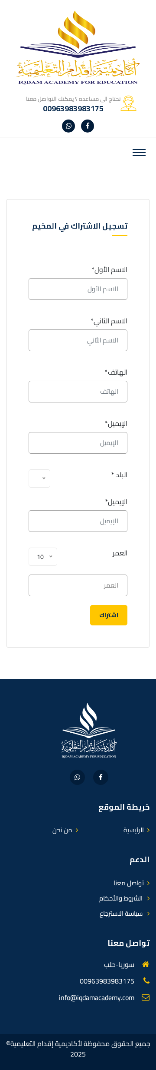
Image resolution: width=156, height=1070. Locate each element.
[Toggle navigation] (139, 152)
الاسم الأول (109, 269)
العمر (120, 553)
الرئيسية (134, 830)
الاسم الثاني (109, 321)
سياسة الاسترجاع (122, 913)
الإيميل (116, 423)
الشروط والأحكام (121, 898)
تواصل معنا (129, 883)
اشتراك (108, 615)
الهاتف (116, 372)
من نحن (62, 830)
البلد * (119, 474)
